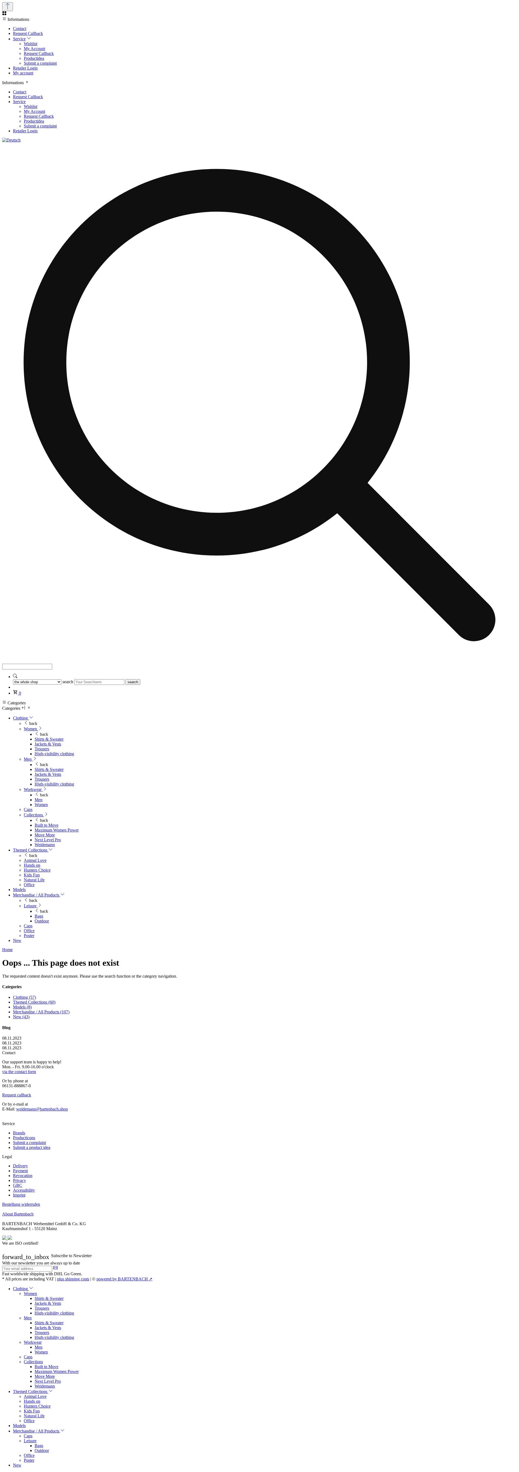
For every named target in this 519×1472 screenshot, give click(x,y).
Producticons (24, 1137)
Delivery (20, 1166)
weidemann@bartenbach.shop (42, 1109)
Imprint (19, 1195)
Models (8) (22, 1007)
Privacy (19, 1180)
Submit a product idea (31, 1147)
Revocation (22, 1175)
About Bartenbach (18, 1214)
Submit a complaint (29, 1142)
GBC (17, 1185)
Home (7, 949)
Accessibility (24, 1190)
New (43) (21, 1016)
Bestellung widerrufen (21, 1204)
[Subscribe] (55, 1268)
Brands (19, 1133)
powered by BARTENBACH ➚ (124, 1279)
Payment (20, 1170)
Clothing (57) (24, 997)
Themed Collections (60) (34, 1002)
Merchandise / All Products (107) (41, 1012)
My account (23, 73)
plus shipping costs (73, 1279)
